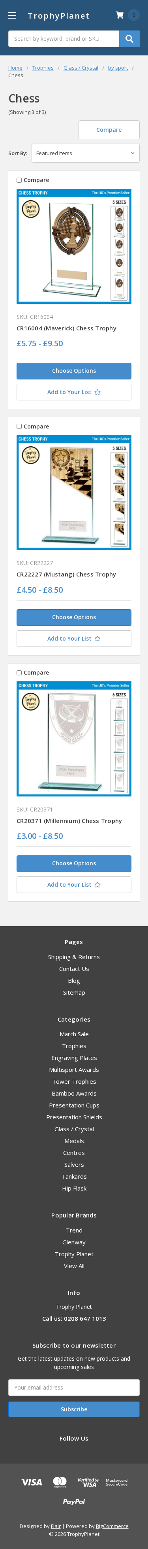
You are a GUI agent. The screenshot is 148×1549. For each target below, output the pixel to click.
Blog (74, 980)
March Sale (74, 1034)
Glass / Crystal (74, 1129)
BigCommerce (112, 1526)
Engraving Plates (74, 1058)
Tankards (74, 1176)
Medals (74, 1141)
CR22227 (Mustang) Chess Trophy (66, 574)
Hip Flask (74, 1188)
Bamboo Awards (74, 1093)
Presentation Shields (74, 1117)
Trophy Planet (74, 1254)
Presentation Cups (74, 1105)
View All (74, 1266)
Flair (56, 1526)
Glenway (74, 1242)
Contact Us (74, 969)
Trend (74, 1230)
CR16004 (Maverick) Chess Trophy (66, 328)
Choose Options (74, 370)
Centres (74, 1153)
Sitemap (74, 992)
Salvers (74, 1164)
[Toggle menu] (12, 15)
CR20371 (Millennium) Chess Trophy (69, 821)
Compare (109, 129)
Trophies (74, 1046)
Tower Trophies (74, 1081)
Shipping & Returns (74, 957)
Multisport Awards (74, 1069)
